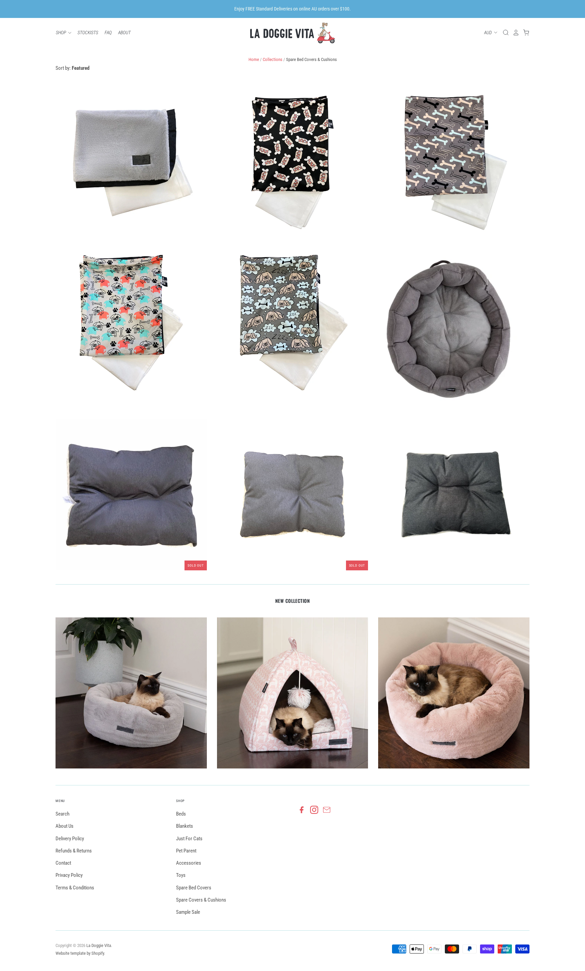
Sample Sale (188, 912)
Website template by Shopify (80, 953)
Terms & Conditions (75, 888)
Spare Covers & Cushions (201, 900)
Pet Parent (186, 851)
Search (62, 814)
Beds (181, 814)
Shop (61, 32)
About (124, 32)
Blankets (184, 826)
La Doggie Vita (98, 945)
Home (253, 59)
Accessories (188, 863)
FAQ (108, 32)
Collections (272, 59)
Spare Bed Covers (193, 888)
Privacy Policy (69, 875)
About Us (64, 826)
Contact (63, 863)
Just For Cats (189, 839)
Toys (181, 875)
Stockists (88, 32)
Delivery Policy (70, 839)
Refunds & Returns (74, 851)
